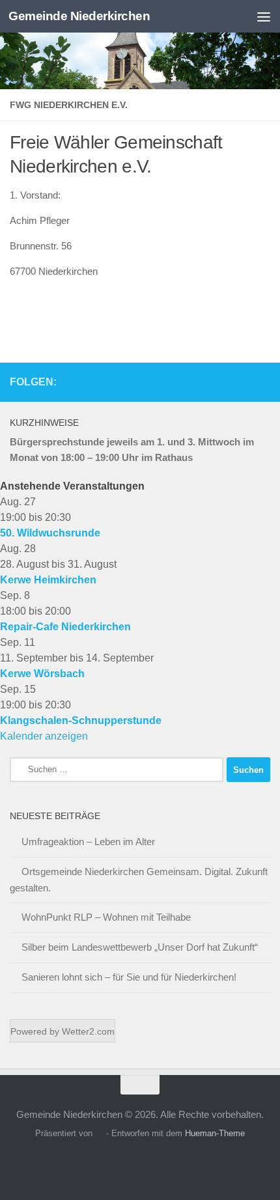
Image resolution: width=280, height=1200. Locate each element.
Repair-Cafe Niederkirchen (65, 626)
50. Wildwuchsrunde (50, 532)
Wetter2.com (88, 1031)
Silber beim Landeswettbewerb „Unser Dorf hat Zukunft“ (139, 947)
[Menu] (263, 16)
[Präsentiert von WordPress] (99, 1133)
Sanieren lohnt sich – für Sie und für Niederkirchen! (128, 977)
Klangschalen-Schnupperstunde (80, 720)
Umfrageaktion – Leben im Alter (88, 841)
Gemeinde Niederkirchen (79, 16)
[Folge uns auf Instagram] (262, 381)
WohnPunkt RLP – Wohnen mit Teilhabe (106, 917)
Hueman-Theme (215, 1133)
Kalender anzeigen (44, 736)
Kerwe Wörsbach (42, 673)
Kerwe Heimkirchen (48, 579)
